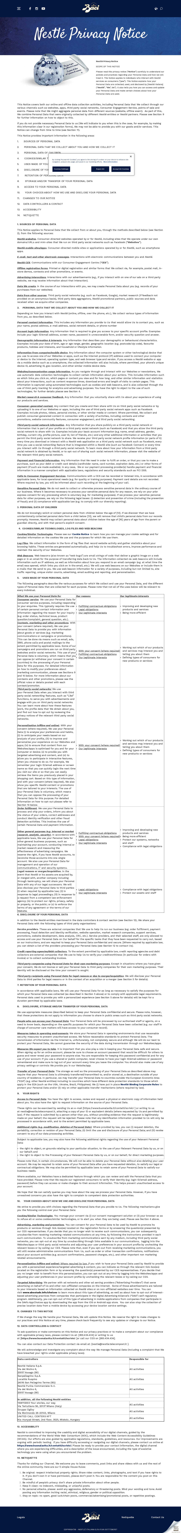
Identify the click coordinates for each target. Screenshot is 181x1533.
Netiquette (128, 1517)
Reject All (100, 169)
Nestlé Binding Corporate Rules (140, 1084)
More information (110, 162)
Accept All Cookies (121, 169)
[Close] (131, 156)
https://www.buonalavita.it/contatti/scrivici (44, 1445)
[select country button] (156, 8)
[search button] (161, 8)
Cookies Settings (61, 169)
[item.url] (30, 8)
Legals (21, 1517)
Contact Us (157, 1517)
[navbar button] (18, 8)
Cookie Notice (80, 534)
